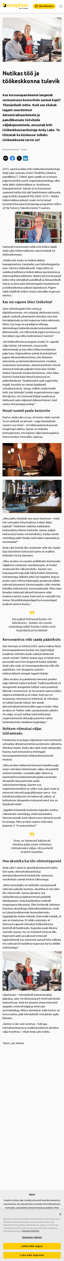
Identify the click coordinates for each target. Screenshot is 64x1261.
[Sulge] (60, 1214)
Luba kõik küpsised (32, 1255)
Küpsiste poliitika (30, 1231)
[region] (32, 1235)
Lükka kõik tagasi (32, 1246)
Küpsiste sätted (32, 1237)
